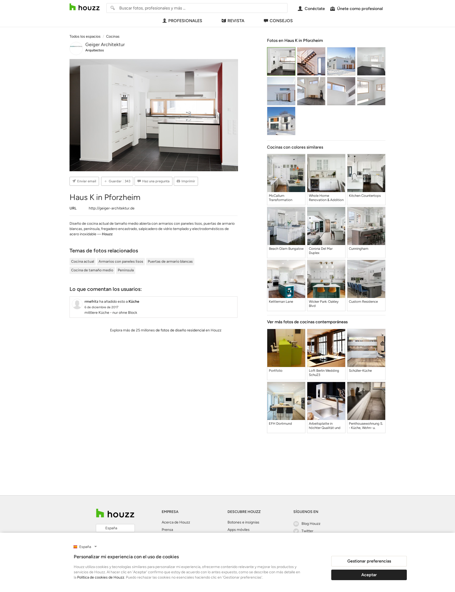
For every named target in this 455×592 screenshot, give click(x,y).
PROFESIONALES (185, 20)
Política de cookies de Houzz (100, 577)
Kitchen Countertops (365, 196)
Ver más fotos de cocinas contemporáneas (307, 321)
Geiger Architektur (105, 44)
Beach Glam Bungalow (286, 249)
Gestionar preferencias (369, 561)
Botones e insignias (243, 522)
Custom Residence (363, 302)
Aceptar (369, 574)
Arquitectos (94, 50)
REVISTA (236, 20)
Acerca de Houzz (176, 522)
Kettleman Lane (281, 302)
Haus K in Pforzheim (303, 40)
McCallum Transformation (280, 198)
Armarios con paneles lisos (120, 261)
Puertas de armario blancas (170, 261)
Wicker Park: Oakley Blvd (324, 304)
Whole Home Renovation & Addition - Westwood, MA (326, 198)
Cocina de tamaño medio (92, 270)
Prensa (167, 529)
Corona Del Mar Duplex (321, 251)
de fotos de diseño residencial (180, 330)
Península (126, 270)
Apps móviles (239, 529)
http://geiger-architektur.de (112, 208)
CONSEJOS (281, 20)
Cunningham (358, 249)
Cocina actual (82, 261)
